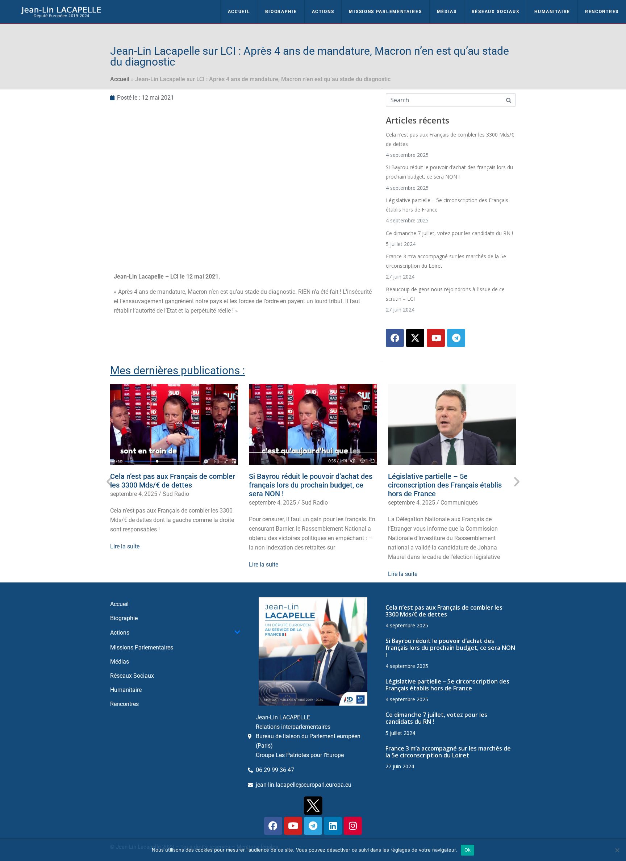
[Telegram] (456, 338)
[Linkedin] (333, 826)
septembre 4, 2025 (133, 493)
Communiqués (459, 502)
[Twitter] (415, 338)
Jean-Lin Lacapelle (139, 276)
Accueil (239, 11)
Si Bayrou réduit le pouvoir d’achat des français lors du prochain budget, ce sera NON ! (310, 485)
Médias (447, 11)
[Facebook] (395, 338)
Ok (467, 850)
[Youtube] (436, 338)
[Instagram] (353, 826)
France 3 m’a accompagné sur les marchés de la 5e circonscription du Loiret (448, 751)
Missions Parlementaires (385, 11)
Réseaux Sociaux (496, 11)
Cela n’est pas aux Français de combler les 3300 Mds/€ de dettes (172, 480)
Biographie (281, 11)
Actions (323, 11)
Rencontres (602, 11)
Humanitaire (552, 11)
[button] (109, 481)
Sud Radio (176, 493)
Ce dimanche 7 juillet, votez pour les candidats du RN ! (449, 233)
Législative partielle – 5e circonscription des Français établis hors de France (445, 485)
